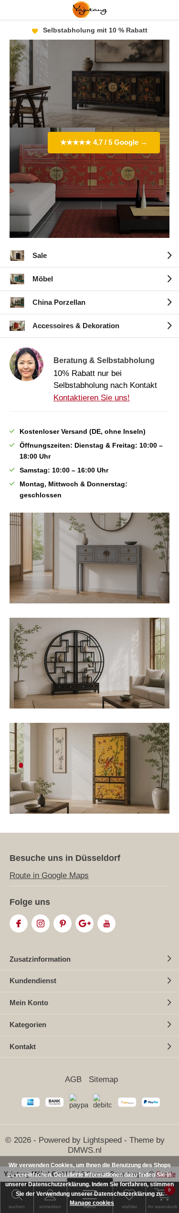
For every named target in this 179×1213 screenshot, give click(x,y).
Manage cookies (92, 1203)
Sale (39, 255)
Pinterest (62, 923)
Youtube (106, 923)
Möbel (42, 279)
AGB (73, 1079)
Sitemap (103, 1079)
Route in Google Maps (49, 875)
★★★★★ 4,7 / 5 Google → (103, 142)
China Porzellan (58, 302)
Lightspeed (102, 1140)
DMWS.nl (85, 1150)
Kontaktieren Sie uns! (91, 397)
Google (84, 923)
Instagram (41, 923)
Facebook (19, 923)
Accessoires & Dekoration (75, 326)
